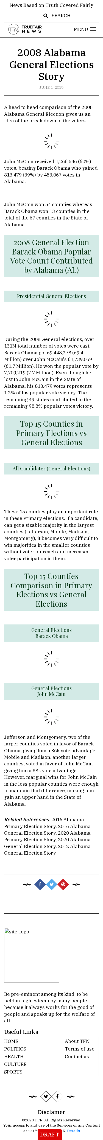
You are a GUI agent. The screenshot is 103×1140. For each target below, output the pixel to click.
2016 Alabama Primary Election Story (44, 822)
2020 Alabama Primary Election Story (47, 836)
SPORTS (13, 1072)
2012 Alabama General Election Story (47, 849)
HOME (11, 1041)
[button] (85, 29)
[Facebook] (57, 1096)
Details (73, 1130)
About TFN (77, 1041)
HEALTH (14, 1056)
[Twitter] (45, 1096)
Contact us (77, 1056)
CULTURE (15, 1064)
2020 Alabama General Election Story (47, 842)
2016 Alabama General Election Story (47, 829)
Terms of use (79, 1049)
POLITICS (15, 1049)
